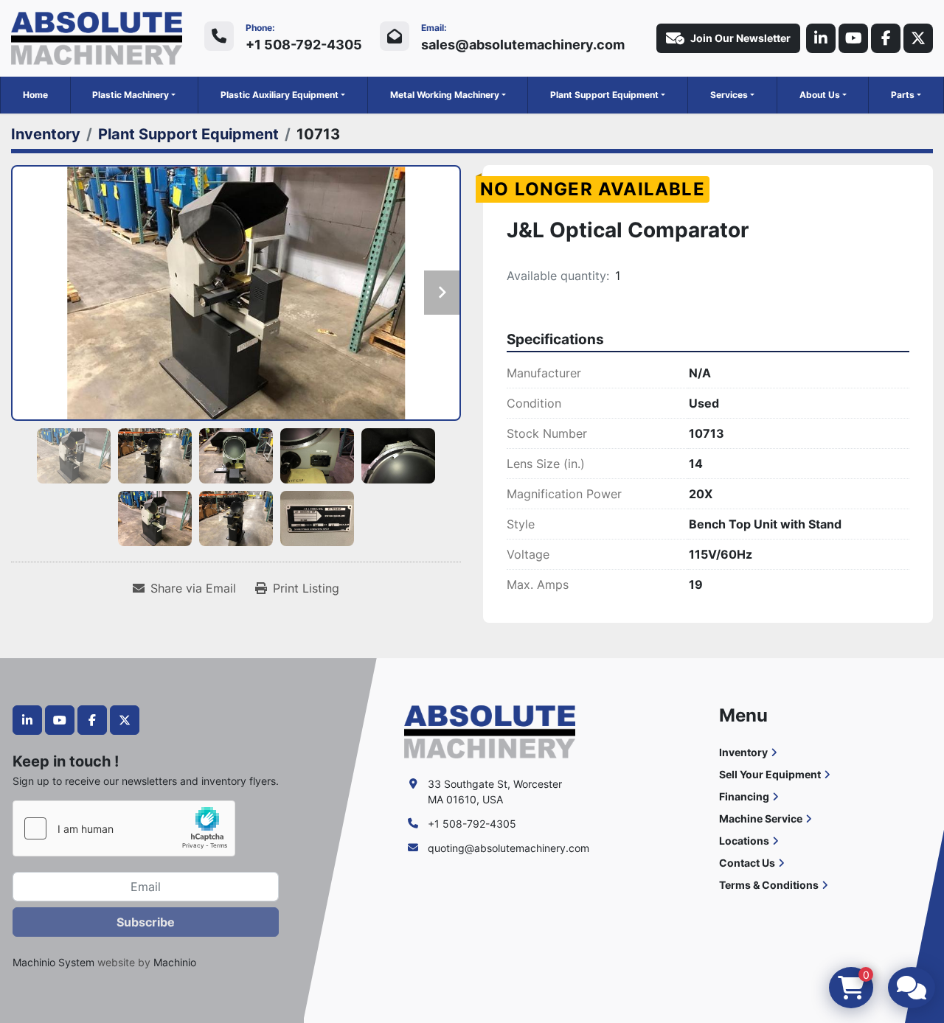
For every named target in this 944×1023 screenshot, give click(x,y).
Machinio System (53, 962)
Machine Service (760, 818)
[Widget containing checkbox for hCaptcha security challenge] (124, 828)
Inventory (743, 752)
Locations (744, 840)
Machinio (174, 962)
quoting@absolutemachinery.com (508, 848)
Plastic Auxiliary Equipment (280, 94)
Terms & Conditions (769, 885)
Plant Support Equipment (604, 94)
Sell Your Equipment (770, 774)
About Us (819, 94)
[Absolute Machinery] (489, 731)
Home (35, 94)
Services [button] (729, 94)
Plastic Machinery (130, 94)
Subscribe (146, 922)
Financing (744, 796)
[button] (134, 95)
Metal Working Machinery (444, 94)
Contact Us (747, 862)
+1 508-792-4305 (304, 44)
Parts (902, 94)
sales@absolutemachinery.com (523, 44)
